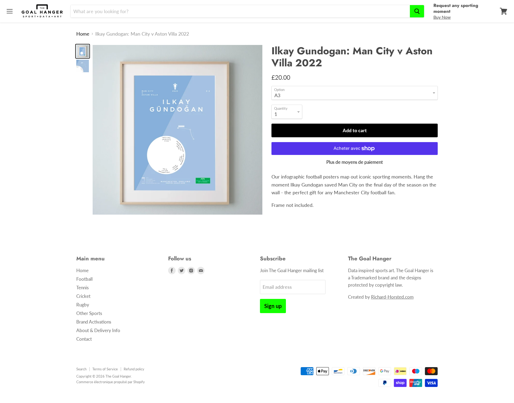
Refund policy (134, 369)
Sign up (273, 306)
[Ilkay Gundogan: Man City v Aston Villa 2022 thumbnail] (82, 51)
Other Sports (89, 313)
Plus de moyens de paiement (354, 162)
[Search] (417, 11)
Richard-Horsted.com (392, 297)
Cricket (83, 296)
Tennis (82, 287)
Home (82, 34)
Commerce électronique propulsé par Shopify (110, 382)
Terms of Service (105, 369)
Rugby (82, 304)
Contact (84, 339)
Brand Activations (93, 322)
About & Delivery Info (98, 330)
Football (84, 279)
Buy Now (442, 17)
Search (81, 369)
